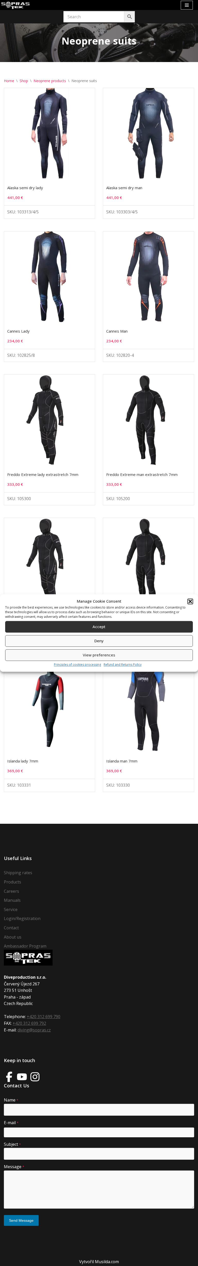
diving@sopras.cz (34, 1030)
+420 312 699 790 (43, 1016)
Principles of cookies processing (77, 664)
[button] (190, 601)
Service (11, 909)
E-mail (11, 1122)
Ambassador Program (25, 946)
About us (12, 937)
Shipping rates (18, 872)
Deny (99, 641)
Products (12, 882)
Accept (99, 626)
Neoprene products (50, 80)
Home (9, 80)
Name (11, 1100)
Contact (11, 928)
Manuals (12, 900)
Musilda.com (107, 1261)
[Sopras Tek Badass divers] (15, 5)
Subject (12, 1144)
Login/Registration (22, 918)
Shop (24, 80)
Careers (11, 891)
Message (14, 1166)
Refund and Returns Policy (123, 664)
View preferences (99, 655)
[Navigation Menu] (187, 5)
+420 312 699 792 (29, 1023)
